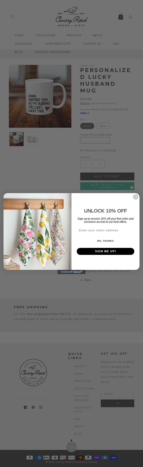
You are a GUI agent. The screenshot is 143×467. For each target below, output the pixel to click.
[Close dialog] (136, 197)
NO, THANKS (105, 241)
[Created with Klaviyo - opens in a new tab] (71, 272)
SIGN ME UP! (105, 251)
